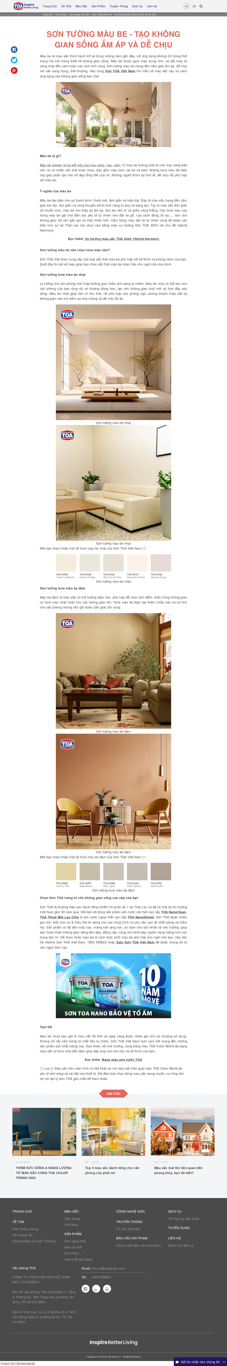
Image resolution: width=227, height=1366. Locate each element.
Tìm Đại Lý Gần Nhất (183, 1218)
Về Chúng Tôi (22, 1235)
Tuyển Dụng (179, 1227)
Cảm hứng (61, 14)
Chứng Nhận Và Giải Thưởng (33, 1241)
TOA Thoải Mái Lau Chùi (59, 917)
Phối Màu (71, 1224)
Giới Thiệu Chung (25, 1229)
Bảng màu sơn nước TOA (122, 1059)
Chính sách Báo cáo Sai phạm (138, 1245)
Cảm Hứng (72, 1218)
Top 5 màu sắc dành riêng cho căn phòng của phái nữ (112, 1170)
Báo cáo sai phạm (131, 1238)
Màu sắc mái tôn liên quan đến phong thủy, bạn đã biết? (178, 1170)
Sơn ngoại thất (75, 1241)
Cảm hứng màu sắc (79, 14)
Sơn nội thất (73, 1247)
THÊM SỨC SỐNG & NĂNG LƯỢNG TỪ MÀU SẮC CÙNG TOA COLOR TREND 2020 (43, 1172)
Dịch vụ (175, 1211)
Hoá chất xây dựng (78, 1259)
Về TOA (18, 1221)
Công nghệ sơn (130, 1211)
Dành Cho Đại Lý (180, 1245)
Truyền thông (129, 1221)
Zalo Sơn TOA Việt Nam (135, 942)
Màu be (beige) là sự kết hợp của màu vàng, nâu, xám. (80, 165)
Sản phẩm (73, 1233)
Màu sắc (71, 1211)
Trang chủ (48, 14)
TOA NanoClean (173, 912)
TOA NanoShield (141, 917)
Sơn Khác (71, 1253)
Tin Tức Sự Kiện (128, 1229)
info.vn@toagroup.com (108, 1268)
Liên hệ (174, 1238)
